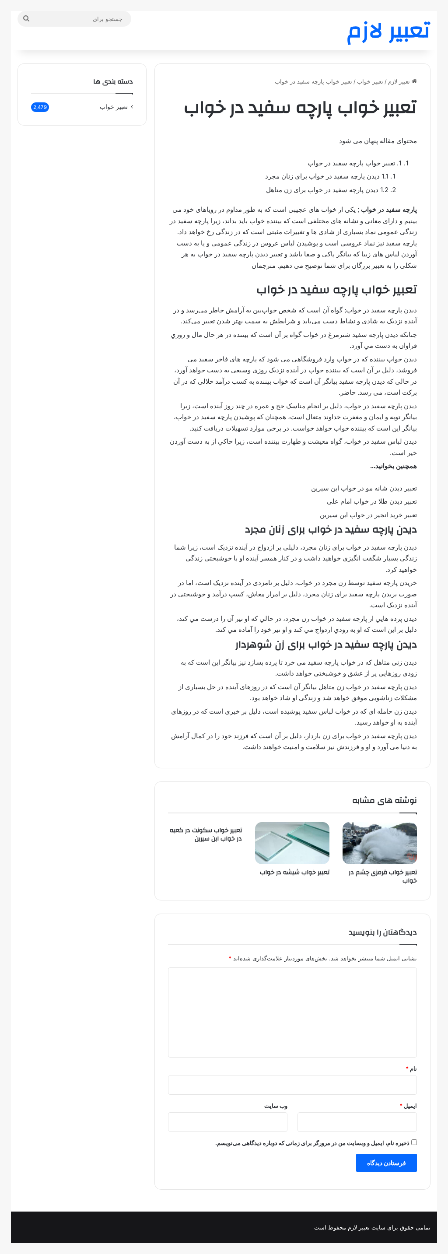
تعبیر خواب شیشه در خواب (294, 872)
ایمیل (408, 1105)
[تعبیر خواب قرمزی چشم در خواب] (380, 843)
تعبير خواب (370, 81)
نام (411, 1068)
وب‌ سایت (275, 1105)
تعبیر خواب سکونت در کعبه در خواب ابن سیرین (206, 834)
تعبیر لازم (400, 81)
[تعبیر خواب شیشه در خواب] (292, 843)
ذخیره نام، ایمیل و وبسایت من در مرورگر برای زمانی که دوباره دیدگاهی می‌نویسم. (312, 1142)
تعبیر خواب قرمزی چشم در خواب (383, 876)
